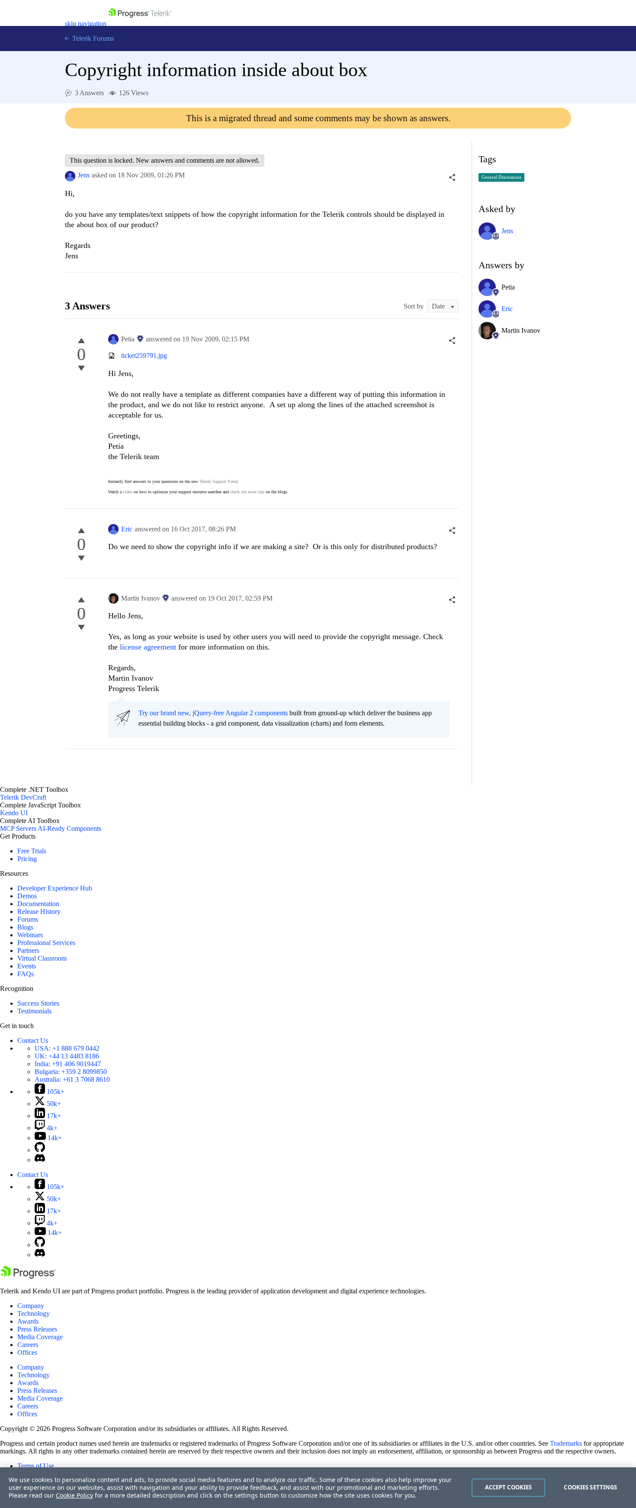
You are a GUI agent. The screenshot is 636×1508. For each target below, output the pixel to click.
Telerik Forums (92, 38)
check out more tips (247, 491)
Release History (39, 911)
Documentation (38, 903)
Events (26, 966)
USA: (67, 1048)
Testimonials (34, 1011)
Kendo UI (14, 813)
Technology (33, 1313)
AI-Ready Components (69, 828)
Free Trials (31, 851)
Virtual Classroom (42, 958)
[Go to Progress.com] (28, 1276)
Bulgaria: (71, 1071)
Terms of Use (35, 1465)
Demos (27, 896)
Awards (28, 1321)
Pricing (27, 858)
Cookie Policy (74, 1495)
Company (30, 1305)
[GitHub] (40, 1150)
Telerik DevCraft (23, 797)
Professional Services (46, 942)
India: (68, 1063)
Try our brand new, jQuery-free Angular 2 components (213, 713)
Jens (84, 175)
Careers (27, 1344)
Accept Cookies (508, 1487)
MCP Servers (18, 828)
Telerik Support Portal (218, 481)
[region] (318, 1487)
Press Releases (37, 1329)
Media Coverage (40, 1337)
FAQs (25, 973)
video (127, 491)
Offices (27, 1352)
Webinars (30, 935)
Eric (126, 529)
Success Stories (38, 1003)
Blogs (25, 927)
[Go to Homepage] (140, 23)
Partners (28, 950)
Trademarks (566, 1443)
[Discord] (40, 1160)
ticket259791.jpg (144, 355)
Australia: (72, 1079)
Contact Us (32, 1040)
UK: (67, 1056)
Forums (27, 919)
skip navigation (85, 23)
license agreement (149, 647)
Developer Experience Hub (54, 888)
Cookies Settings (590, 1487)
